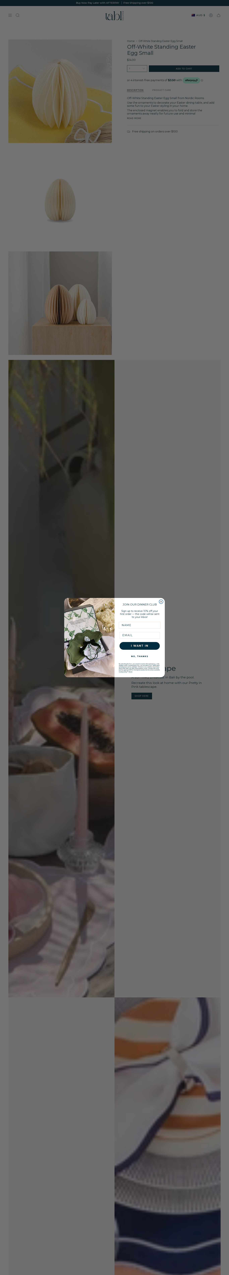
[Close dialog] (161, 602)
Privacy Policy (123, 671)
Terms (130, 671)
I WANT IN (139, 645)
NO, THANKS (139, 656)
